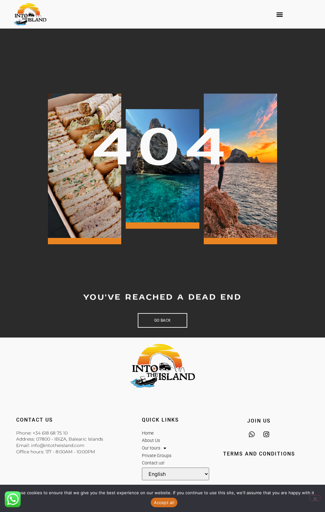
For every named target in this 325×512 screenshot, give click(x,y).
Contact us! (153, 462)
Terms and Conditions (259, 454)
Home (148, 433)
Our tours (151, 447)
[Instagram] (266, 434)
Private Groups (156, 455)
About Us (151, 440)
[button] (280, 14)
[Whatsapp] (252, 434)
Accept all (164, 502)
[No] (314, 498)
